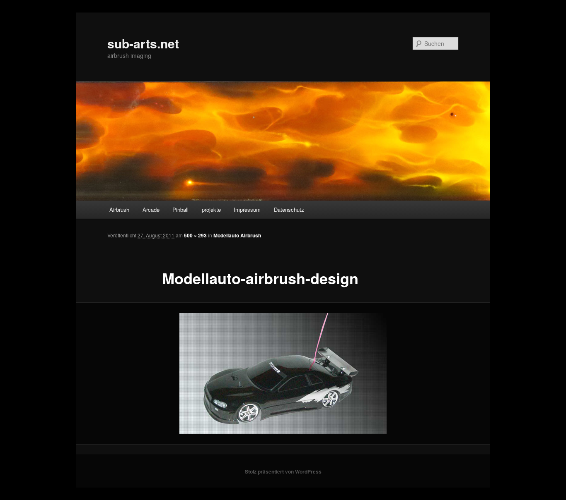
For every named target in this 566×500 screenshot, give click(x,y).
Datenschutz (289, 209)
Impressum (247, 209)
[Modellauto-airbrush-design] (283, 373)
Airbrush (119, 209)
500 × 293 (195, 235)
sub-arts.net (143, 43)
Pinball (180, 209)
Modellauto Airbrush (237, 235)
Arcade (151, 209)
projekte (211, 209)
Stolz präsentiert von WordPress (283, 471)
